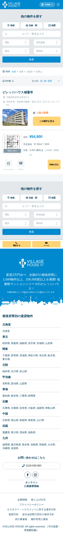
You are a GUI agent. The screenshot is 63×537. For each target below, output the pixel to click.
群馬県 (14, 355)
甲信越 (6, 377)
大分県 (51, 444)
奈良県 (23, 408)
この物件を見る (46, 121)
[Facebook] (27, 475)
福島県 (23, 343)
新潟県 (14, 383)
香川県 (14, 432)
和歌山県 (50, 408)
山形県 (49, 343)
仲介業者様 (21, 519)
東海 (5, 389)
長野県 (6, 383)
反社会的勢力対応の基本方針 (38, 514)
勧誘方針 (14, 514)
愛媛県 (6, 432)
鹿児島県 (16, 444)
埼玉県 (42, 355)
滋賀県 (40, 408)
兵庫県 (6, 408)
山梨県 (23, 383)
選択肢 (39, 51)
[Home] (31, 263)
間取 (7, 42)
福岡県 (6, 444)
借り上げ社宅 (38, 499)
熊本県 (25, 444)
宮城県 (40, 343)
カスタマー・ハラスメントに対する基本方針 (31, 509)
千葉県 (6, 355)
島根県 (23, 420)
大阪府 (31, 408)
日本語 (47, 5)
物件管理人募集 (39, 519)
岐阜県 (14, 395)
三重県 (23, 395)
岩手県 (31, 343)
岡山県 (14, 420)
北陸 (5, 364)
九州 (5, 438)
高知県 (23, 432)
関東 (5, 348)
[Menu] (58, 4)
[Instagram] (35, 475)
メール (46, 245)
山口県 (40, 420)
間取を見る (12, 151)
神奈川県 (33, 355)
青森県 (14, 343)
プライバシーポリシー (31, 504)
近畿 (5, 401)
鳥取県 (31, 420)
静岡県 (31, 395)
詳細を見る (54, 164)
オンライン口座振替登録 (31, 484)
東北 (5, 336)
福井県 (6, 371)
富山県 (23, 371)
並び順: (35, 81)
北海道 (6, 324)
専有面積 (40, 42)
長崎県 (42, 444)
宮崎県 (34, 444)
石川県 (14, 371)
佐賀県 (14, 448)
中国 (5, 413)
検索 (31, 59)
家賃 (7, 51)
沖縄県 (6, 448)
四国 (5, 425)
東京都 (6, 359)
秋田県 (6, 343)
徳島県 (31, 432)
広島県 (6, 420)
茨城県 (23, 355)
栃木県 (51, 355)
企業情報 (22, 499)
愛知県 (6, 395)
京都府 (14, 408)
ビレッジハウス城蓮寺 (17, 92)
